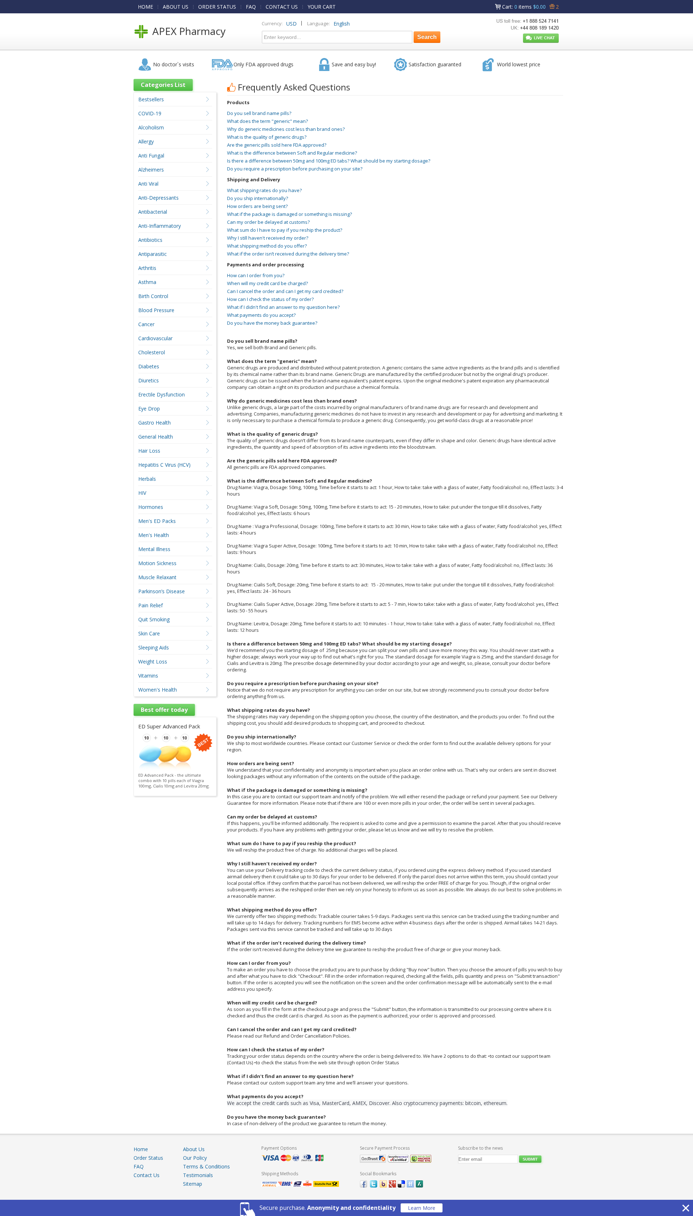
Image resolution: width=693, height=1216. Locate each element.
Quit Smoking (154, 619)
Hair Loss (149, 450)
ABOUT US (175, 6)
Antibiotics (150, 239)
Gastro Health (154, 422)
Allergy (146, 141)
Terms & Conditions (206, 1166)
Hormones (150, 506)
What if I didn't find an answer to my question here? (283, 307)
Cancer (146, 324)
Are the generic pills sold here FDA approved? (276, 145)
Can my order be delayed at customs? (268, 222)
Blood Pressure (156, 310)
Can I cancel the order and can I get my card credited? (285, 291)
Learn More (421, 1207)
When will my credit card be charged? (267, 283)
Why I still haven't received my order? (267, 238)
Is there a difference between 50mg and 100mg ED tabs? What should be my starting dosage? (328, 160)
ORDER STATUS (217, 6)
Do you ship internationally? (257, 198)
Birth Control (153, 296)
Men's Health (153, 535)
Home (141, 1149)
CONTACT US (282, 6)
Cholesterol (151, 352)
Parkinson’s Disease (161, 591)
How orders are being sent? (257, 206)
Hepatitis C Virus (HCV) (164, 464)
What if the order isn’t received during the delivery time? (288, 253)
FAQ (251, 6)
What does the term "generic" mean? (267, 121)
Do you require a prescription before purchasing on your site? (294, 168)
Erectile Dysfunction (161, 394)
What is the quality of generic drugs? (266, 137)
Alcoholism (151, 127)
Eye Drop (149, 408)
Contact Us (147, 1175)
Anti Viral (148, 183)
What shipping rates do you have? (264, 190)
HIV (142, 492)
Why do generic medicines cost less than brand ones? (286, 129)
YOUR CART (322, 6)
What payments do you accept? (261, 315)
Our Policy (195, 1157)
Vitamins (148, 675)
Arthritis (147, 268)
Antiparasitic (152, 253)
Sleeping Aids (153, 647)
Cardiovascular (155, 338)
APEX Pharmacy (189, 31)
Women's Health (157, 689)
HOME (145, 6)
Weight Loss (152, 661)
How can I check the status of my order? (270, 299)
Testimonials (198, 1175)
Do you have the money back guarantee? (272, 323)
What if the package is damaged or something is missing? (289, 214)
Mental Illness (154, 549)
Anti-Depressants (158, 197)
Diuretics (148, 380)
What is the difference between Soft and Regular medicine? (292, 153)
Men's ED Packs (157, 521)
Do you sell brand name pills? (259, 113)
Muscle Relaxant (157, 577)
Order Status (148, 1157)
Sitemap (192, 1183)
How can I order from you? (255, 275)
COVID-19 (149, 113)
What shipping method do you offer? (267, 246)
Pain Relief (150, 605)
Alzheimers (151, 169)
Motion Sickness (157, 563)
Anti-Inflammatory (159, 225)
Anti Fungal (151, 155)
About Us (194, 1149)
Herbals (147, 478)
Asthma (147, 282)
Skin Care (149, 633)
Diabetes (148, 366)
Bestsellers (151, 99)
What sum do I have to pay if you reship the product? (284, 230)
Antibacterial (152, 211)
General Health (155, 436)
